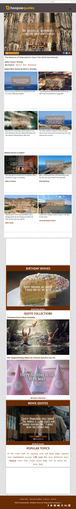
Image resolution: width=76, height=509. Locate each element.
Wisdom (60, 461)
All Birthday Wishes (38, 309)
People (12, 460)
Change (17, 454)
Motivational (32, 65)
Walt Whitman (44, 181)
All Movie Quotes (38, 444)
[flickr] (69, 505)
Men (45, 457)
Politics (20, 461)
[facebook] (48, 505)
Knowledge (28, 457)
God (46, 454)
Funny (41, 454)
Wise (65, 461)
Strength (32, 461)
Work (41, 464)
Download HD (13, 53)
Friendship (34, 454)
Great (57, 454)
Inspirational (18, 457)
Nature (66, 457)
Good (51, 454)
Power (26, 461)
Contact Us (46, 499)
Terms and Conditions (35, 499)
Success (39, 461)
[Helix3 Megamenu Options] (70, 9)
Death (23, 454)
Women (35, 464)
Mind (24, 65)
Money (51, 457)
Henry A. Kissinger (16, 62)
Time (45, 461)
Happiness (65, 454)
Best (12, 454)
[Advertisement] (38, 251)
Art (8, 454)
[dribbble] (62, 505)
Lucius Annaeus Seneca (47, 220)
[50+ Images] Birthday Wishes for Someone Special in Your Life (31, 358)
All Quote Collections (38, 398)
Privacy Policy (24, 499)
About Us (53, 499)
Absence (19, 65)
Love (40, 457)
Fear (28, 454)
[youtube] (58, 505)
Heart (10, 457)
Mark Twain (9, 223)
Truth (50, 461)
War (55, 461)
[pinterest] (55, 505)
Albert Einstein (10, 181)
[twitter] (51, 505)
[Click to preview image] (38, 32)
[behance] (66, 505)
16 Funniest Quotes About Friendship (21, 317)
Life (35, 457)
